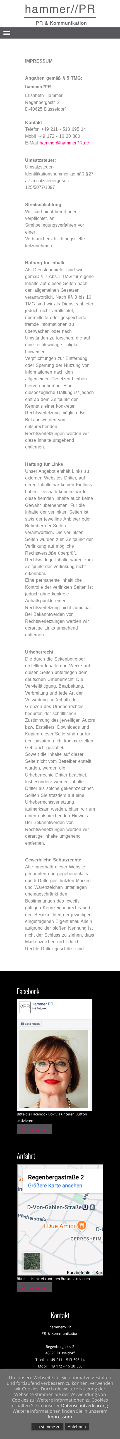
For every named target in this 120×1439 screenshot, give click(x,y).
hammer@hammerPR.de (64, 143)
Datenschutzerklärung (84, 1405)
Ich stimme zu (47, 1426)
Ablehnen (77, 1426)
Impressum (60, 1417)
